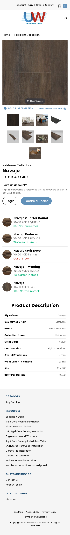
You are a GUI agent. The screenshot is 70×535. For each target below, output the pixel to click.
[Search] (66, 18)
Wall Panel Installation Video (21, 460)
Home (6, 35)
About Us (11, 499)
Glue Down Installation (18, 426)
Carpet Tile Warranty (17, 455)
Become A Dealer (15, 416)
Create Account (45, 5)
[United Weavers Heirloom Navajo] (13, 120)
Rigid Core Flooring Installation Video (26, 441)
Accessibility (32, 511)
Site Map (18, 511)
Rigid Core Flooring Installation (23, 421)
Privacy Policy (49, 511)
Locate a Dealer (36, 201)
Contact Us (12, 479)
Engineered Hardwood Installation (24, 446)
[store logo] (33, 18)
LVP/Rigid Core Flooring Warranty (24, 431)
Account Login (24, 5)
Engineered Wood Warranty (21, 436)
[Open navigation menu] (5, 18)
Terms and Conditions (35, 516)
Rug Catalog (13, 402)
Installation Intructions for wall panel (26, 465)
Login (10, 201)
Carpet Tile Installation (18, 450)
